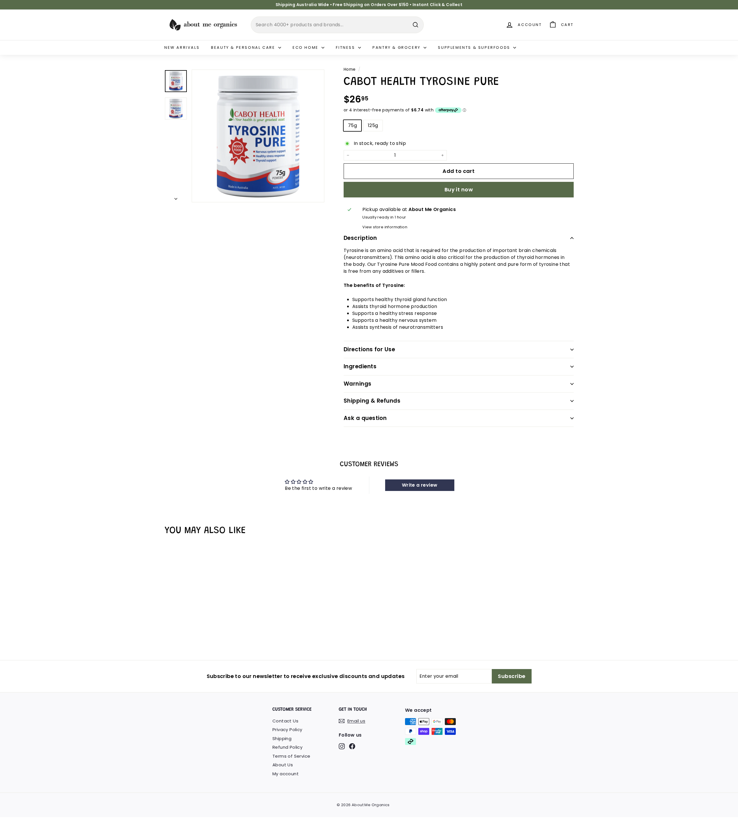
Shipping (281, 738)
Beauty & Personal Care (244, 47)
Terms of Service (291, 756)
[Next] (175, 197)
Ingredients (360, 366)
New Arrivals (181, 47)
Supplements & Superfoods (475, 47)
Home (350, 69)
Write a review (420, 485)
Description (360, 238)
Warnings (358, 384)
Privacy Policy (287, 729)
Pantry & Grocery (397, 47)
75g (352, 125)
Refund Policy (287, 747)
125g (373, 125)
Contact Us (285, 721)
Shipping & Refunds (372, 401)
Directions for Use (369, 349)
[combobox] (337, 24)
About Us (282, 765)
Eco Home (306, 47)
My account (285, 774)
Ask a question (365, 418)
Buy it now (459, 189)
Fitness (346, 47)
